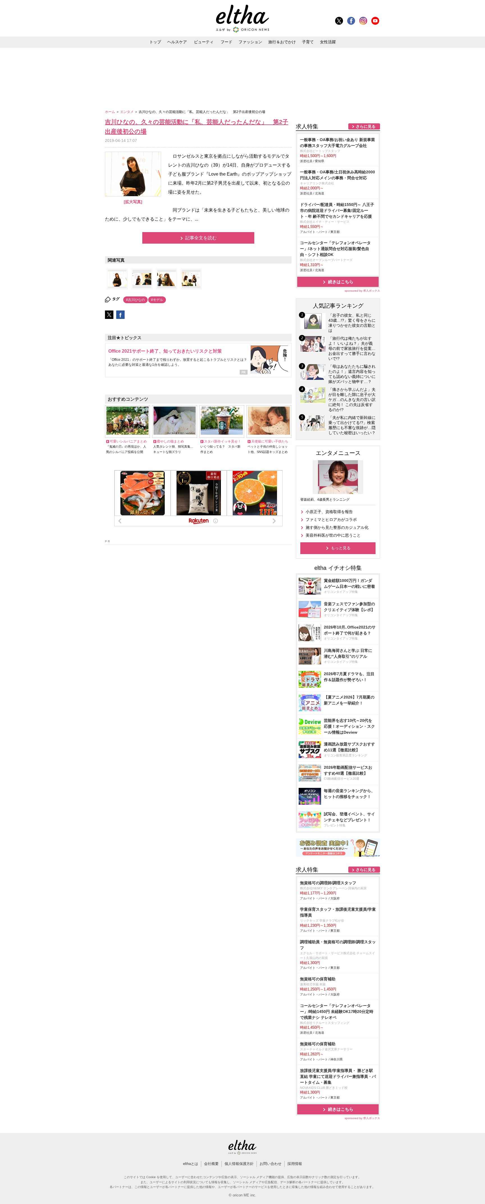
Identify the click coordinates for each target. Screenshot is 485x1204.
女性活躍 (328, 42)
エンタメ (127, 112)
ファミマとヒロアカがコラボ (331, 519)
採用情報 (294, 1164)
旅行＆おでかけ (282, 42)
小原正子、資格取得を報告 (329, 511)
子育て (308, 42)
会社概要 (211, 1164)
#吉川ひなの (135, 300)
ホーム (110, 112)
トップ (155, 42)
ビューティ (204, 42)
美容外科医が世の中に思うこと (333, 535)
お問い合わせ (271, 1164)
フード (226, 42)
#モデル (157, 300)
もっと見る (341, 548)
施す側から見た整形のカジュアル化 (337, 527)
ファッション (250, 42)
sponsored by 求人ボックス (362, 290)
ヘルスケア (177, 42)
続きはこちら (340, 281)
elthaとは (190, 1164)
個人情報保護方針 (239, 1164)
